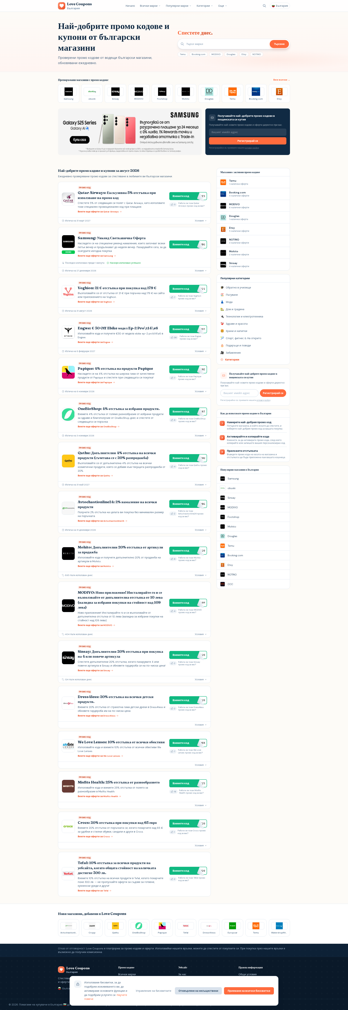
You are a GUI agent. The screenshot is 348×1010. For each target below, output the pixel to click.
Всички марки (149, 5)
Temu (183, 54)
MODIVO (216, 54)
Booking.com (198, 54)
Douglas (231, 54)
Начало (130, 5)
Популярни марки (177, 5)
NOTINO (256, 54)
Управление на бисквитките (153, 990)
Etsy (244, 54)
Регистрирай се (247, 141)
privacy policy (252, 147)
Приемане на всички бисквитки (249, 990)
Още (221, 5)
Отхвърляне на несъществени (198, 990)
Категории (203, 5)
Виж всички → (281, 79)
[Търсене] (264, 6)
